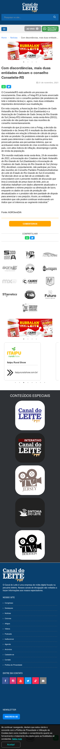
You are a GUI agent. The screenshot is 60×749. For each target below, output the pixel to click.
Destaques (9, 608)
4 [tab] (36, 62)
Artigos (7, 623)
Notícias (13, 37)
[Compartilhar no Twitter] (8, 86)
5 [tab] (32, 382)
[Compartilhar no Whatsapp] (3, 86)
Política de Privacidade (13, 665)
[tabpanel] (30, 51)
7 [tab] (40, 382)
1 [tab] (23, 62)
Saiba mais (17, 738)
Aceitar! (11, 744)
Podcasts (8, 634)
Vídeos (7, 628)
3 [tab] (32, 62)
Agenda (8, 644)
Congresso (9, 603)
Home (4, 37)
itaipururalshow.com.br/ (26, 372)
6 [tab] (36, 382)
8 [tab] (44, 382)
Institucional (9, 639)
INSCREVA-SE (11, 716)
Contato (8, 659)
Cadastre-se (9, 654)
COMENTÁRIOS (30, 223)
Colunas (8, 618)
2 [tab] (28, 62)
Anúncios (8, 649)
